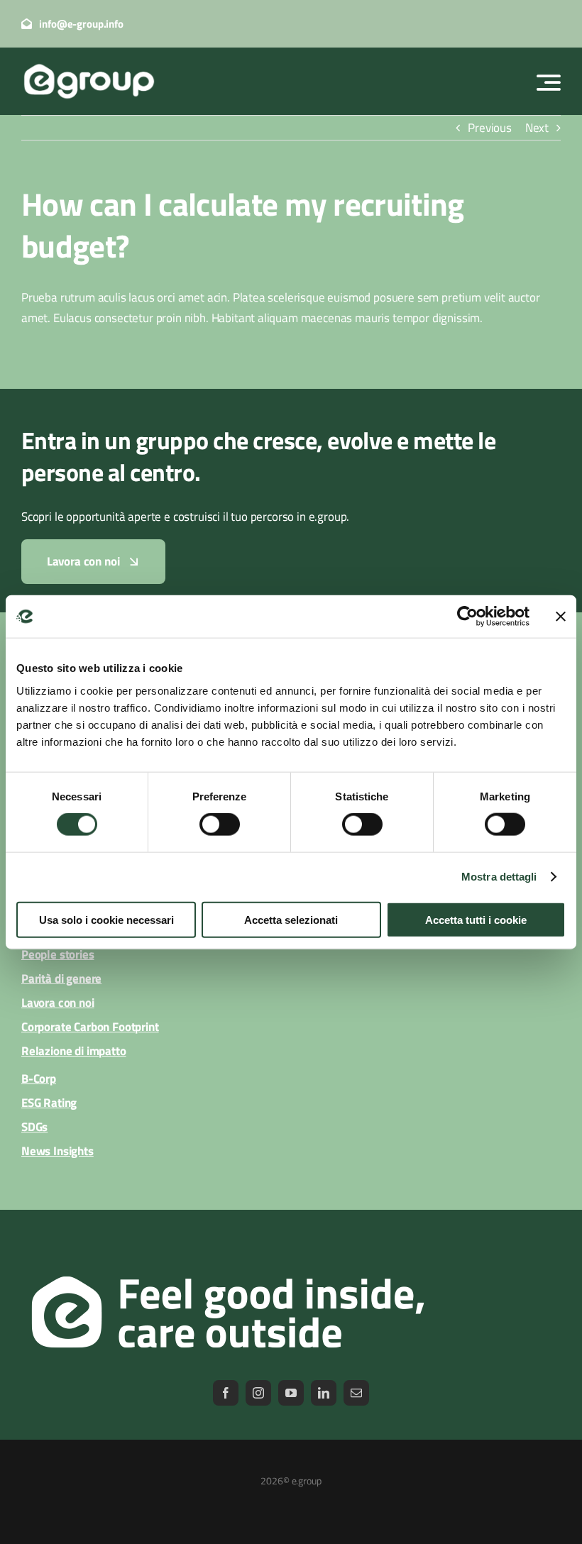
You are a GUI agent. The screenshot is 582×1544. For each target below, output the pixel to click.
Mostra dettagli (499, 877)
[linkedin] (323, 1393)
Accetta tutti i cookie (476, 919)
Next (537, 127)
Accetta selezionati (291, 919)
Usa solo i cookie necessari (106, 919)
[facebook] (225, 1393)
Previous (490, 127)
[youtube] (291, 1393)
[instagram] (258, 1393)
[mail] (356, 1393)
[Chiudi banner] (561, 617)
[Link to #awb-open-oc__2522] (549, 82)
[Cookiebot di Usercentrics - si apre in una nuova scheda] (467, 616)
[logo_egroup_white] (88, 64)
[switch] (219, 824)
